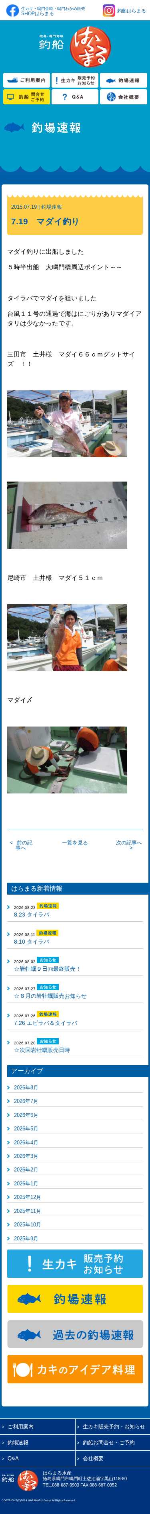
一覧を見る (75, 842)
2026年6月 (26, 1115)
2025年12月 (27, 1197)
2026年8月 (26, 1088)
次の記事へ (129, 843)
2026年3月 (26, 1156)
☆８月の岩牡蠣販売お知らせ (50, 996)
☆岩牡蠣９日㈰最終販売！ (47, 969)
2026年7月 (26, 1101)
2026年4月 (26, 1143)
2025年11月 (27, 1211)
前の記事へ (24, 845)
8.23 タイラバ (31, 914)
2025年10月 (27, 1225)
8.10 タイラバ (31, 941)
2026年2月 (26, 1170)
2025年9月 (26, 1239)
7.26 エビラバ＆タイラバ (45, 1023)
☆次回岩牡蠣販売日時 (42, 1050)
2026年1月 (26, 1184)
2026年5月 (26, 1129)
